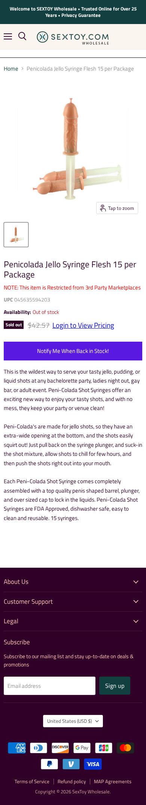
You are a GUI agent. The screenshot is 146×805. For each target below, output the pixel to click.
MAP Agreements (112, 781)
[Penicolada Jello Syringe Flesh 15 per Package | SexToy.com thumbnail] (16, 235)
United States (69, 721)
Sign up (114, 685)
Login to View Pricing (83, 325)
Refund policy (72, 781)
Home (11, 68)
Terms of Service (32, 781)
